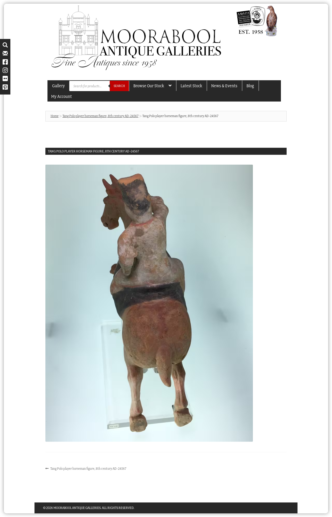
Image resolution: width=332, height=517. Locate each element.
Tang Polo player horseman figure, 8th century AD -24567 (101, 116)
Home (55, 116)
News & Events (224, 85)
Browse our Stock (148, 85)
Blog (250, 85)
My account (61, 96)
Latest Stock (191, 85)
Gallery (58, 85)
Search (119, 86)
